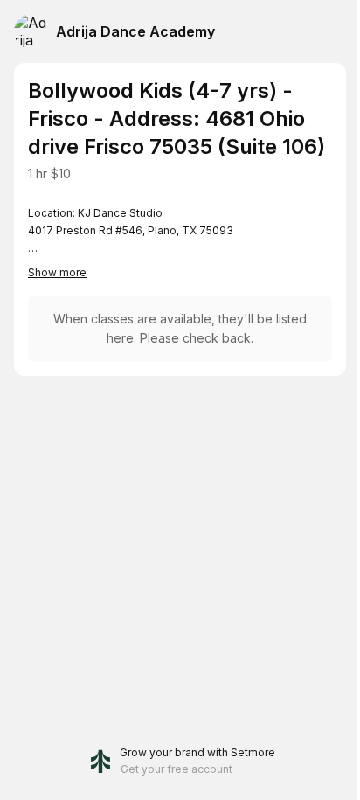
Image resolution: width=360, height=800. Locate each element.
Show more (57, 272)
